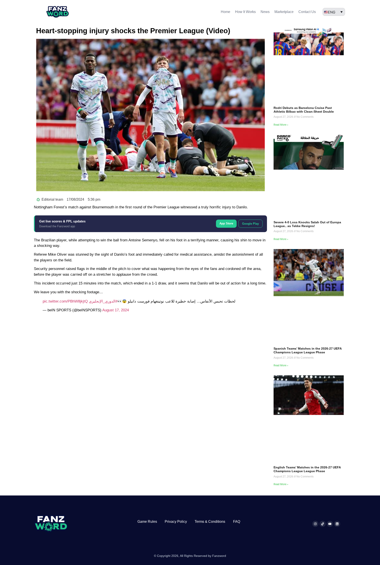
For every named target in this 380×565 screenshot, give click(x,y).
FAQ (236, 521)
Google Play (250, 223)
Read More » (281, 124)
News (265, 12)
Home (225, 12)
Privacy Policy (176, 521)
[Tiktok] (323, 524)
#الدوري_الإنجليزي (103, 301)
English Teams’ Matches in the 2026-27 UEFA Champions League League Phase (307, 469)
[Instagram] (315, 524)
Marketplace (284, 12)
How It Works (245, 12)
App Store (226, 223)
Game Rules (147, 521)
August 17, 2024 (115, 310)
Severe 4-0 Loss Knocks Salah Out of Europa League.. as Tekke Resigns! (307, 224)
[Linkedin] (337, 524)
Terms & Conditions (210, 521)
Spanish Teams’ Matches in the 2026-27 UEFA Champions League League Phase (308, 350)
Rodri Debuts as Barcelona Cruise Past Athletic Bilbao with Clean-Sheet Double (304, 109)
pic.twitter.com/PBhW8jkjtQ (65, 301)
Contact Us (307, 12)
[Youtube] (330, 524)
